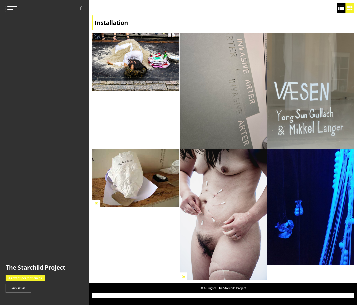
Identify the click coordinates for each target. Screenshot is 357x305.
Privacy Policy (209, 295)
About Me (18, 288)
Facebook (81, 8)
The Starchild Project (35, 267)
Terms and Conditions (232, 295)
